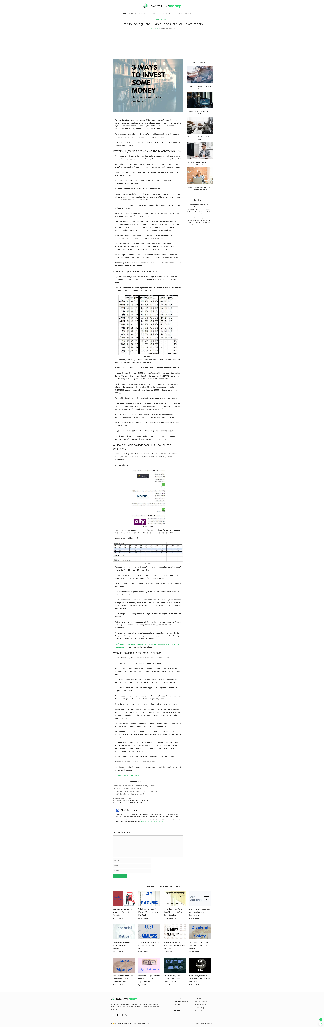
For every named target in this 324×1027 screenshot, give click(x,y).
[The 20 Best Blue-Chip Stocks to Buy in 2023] (200, 100)
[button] (195, 14)
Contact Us (198, 1011)
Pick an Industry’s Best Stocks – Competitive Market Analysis (172, 979)
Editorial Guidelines (201, 1001)
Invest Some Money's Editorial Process (151, 821)
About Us (198, 998)
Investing (164, 19)
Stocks (142, 14)
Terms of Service (200, 1005)
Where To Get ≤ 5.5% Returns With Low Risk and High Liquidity (174, 945)
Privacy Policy (199, 1008)
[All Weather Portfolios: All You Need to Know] (200, 75)
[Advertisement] (162, 42)
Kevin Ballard (154, 28)
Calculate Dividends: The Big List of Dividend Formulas (123, 912)
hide (139, 781)
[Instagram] (121, 1015)
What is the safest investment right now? (129, 794)
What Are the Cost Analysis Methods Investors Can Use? (148, 945)
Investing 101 (128, 14)
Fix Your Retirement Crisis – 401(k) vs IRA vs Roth (128, 802)
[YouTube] (126, 1015)
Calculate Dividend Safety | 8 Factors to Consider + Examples (199, 945)
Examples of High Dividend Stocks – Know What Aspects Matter (149, 979)
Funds (153, 14)
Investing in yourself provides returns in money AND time (134, 786)
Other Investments (126, 798)
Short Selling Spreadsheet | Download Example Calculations (199, 912)
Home (157, 19)
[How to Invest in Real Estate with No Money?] (200, 125)
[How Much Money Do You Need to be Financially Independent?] (200, 176)
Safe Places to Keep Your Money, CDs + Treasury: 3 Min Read (148, 912)
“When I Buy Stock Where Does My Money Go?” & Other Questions (174, 912)
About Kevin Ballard (129, 810)
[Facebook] (113, 1015)
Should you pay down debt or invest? (127, 788)
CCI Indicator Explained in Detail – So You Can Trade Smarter (131, 800)
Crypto (165, 14)
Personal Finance (181, 14)
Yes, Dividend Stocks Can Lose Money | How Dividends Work (123, 979)
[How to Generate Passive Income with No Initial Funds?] (200, 151)
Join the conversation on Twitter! (127, 775)
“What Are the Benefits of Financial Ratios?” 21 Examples (123, 945)
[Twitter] (117, 1015)
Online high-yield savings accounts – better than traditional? (135, 791)
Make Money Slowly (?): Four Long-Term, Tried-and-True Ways (200, 979)
